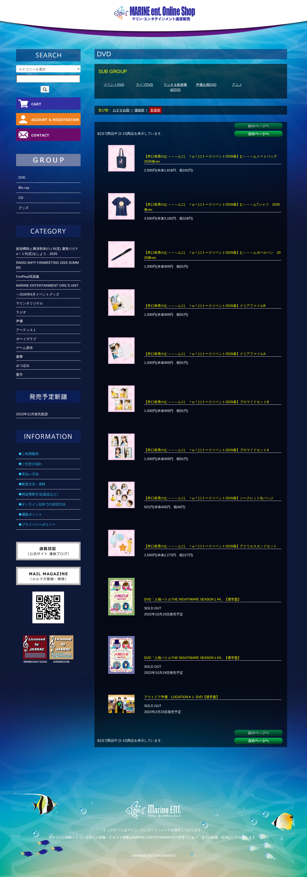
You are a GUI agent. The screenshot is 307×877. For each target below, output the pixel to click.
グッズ (23, 208)
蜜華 (19, 357)
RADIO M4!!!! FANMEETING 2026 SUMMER (47, 265)
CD (20, 198)
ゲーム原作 (24, 348)
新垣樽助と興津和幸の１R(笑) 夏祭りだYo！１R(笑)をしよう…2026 (47, 251)
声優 (19, 321)
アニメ (237, 85)
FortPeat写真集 (27, 276)
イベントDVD (114, 85)
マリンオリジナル (29, 303)
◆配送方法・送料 (31, 484)
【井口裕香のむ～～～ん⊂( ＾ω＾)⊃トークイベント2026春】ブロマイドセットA (206, 450)
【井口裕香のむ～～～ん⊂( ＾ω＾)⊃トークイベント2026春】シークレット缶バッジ (208, 498)
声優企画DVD (206, 85)
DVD (21, 177)
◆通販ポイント (30, 514)
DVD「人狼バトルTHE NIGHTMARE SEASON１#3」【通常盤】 (192, 658)
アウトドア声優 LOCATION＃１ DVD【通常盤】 (181, 697)
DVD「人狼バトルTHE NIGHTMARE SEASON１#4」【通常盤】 (192, 599)
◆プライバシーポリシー (36, 524)
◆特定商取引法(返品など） (39, 494)
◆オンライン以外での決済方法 (41, 504)
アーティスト (26, 330)
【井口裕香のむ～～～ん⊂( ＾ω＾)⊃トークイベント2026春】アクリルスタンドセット (210, 546)
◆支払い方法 (28, 474)
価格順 (139, 110)
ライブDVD (144, 85)
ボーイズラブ (26, 339)
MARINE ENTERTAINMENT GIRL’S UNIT (47, 285)
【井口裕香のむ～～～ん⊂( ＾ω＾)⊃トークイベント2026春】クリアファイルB (205, 306)
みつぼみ (23, 365)
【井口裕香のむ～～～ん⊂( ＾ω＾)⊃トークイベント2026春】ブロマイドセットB (206, 402)
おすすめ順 (121, 110)
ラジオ (21, 312)
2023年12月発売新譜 (32, 414)
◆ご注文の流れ (30, 464)
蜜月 (19, 374)
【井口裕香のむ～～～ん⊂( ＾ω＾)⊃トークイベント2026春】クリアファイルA (205, 354)
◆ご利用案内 (28, 454)
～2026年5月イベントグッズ (37, 294)
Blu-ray (23, 187)
